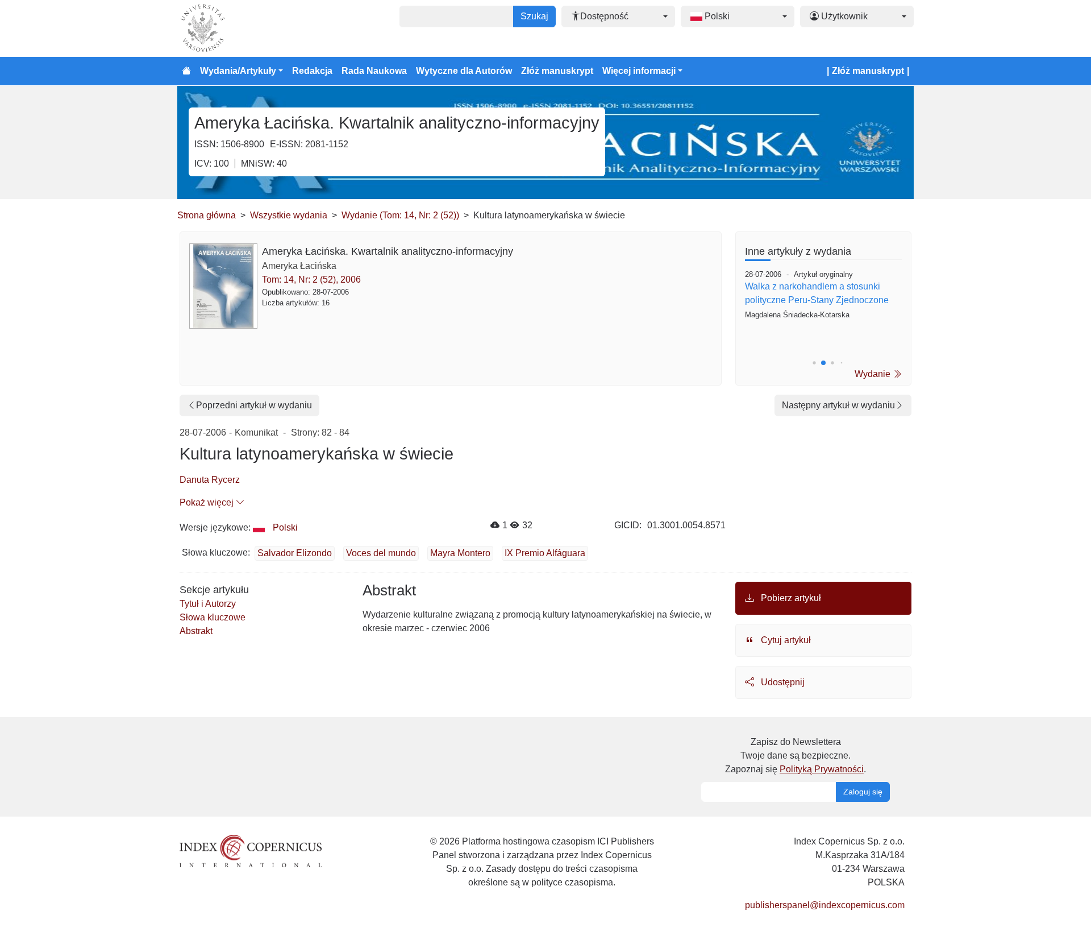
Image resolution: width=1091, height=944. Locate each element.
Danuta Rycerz (210, 480)
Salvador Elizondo (294, 553)
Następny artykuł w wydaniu (838, 405)
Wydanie (874, 374)
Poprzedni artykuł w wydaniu (254, 405)
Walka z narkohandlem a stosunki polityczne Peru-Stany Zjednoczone (817, 293)
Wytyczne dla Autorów (464, 71)
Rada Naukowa (374, 71)
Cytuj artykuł (785, 640)
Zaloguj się (862, 791)
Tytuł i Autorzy (208, 603)
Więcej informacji (639, 71)
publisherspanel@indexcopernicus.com (825, 905)
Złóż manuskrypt (557, 71)
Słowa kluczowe (212, 617)
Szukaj (534, 16)
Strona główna (206, 215)
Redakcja (312, 71)
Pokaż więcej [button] (208, 502)
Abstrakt (196, 631)
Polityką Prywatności (822, 769)
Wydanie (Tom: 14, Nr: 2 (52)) (400, 215)
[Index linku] (251, 850)
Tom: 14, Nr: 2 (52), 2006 (311, 279)
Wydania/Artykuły (238, 71)
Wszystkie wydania (288, 215)
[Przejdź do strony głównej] (186, 71)
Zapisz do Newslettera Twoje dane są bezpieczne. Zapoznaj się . (795, 755)
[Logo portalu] (234, 28)
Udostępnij (782, 682)
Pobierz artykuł (790, 598)
